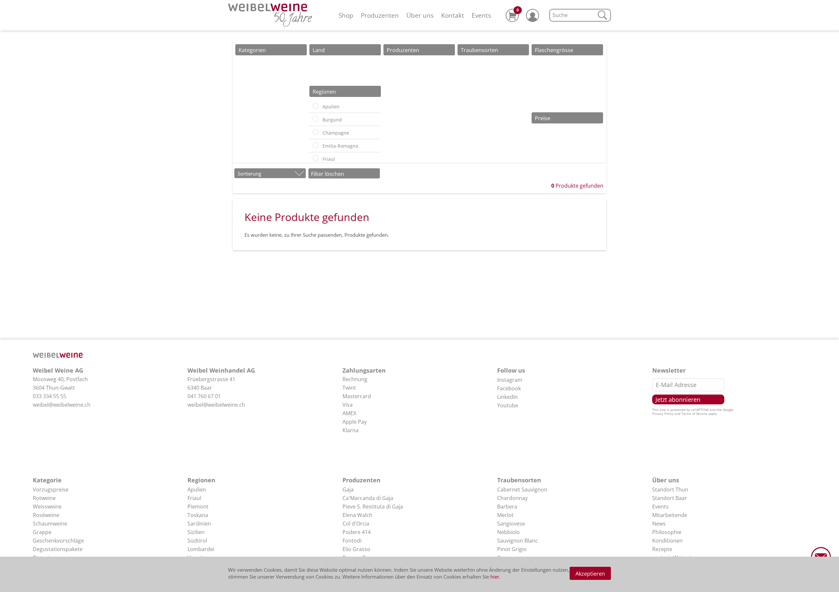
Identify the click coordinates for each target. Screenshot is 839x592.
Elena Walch (357, 515)
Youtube (507, 405)
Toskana (197, 515)
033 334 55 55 (49, 396)
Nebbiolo (508, 532)
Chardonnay (512, 498)
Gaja (348, 489)
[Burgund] (316, 119)
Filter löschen (327, 173)
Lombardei (200, 549)
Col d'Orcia (355, 523)
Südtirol (197, 540)
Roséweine (46, 515)
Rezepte (662, 549)
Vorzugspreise (50, 489)
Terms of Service (694, 413)
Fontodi (351, 540)
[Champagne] (316, 132)
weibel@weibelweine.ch (61, 404)
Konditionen (667, 540)
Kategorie (47, 480)
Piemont (197, 506)
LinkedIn (507, 396)
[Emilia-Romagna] (316, 145)
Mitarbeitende (669, 515)
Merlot (505, 515)
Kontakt (452, 15)
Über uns (420, 15)
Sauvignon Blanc (517, 540)
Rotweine (44, 498)
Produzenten (380, 15)
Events (481, 15)
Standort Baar (669, 498)
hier (494, 576)
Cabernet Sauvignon (522, 489)
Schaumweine (50, 523)
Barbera (507, 506)
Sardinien (199, 523)
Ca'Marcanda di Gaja (367, 498)
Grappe (42, 532)
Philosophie (666, 532)
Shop (346, 15)
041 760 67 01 (204, 396)
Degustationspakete (58, 549)
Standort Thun (670, 489)
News (659, 523)
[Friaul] (316, 158)
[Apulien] (316, 106)
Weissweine (47, 506)
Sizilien (196, 532)
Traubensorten (519, 480)
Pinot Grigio (512, 549)
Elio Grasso (356, 549)
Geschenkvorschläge (58, 540)
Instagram (509, 379)
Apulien (196, 489)
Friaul (194, 498)
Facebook (509, 388)
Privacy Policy (662, 413)
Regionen (201, 480)
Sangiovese (511, 523)
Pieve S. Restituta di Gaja (372, 506)
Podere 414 (356, 532)
